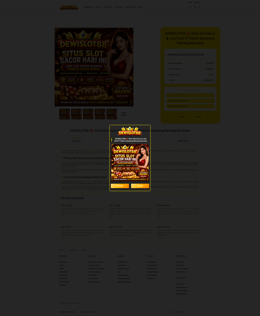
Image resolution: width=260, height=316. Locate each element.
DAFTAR (120, 186)
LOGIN (140, 186)
